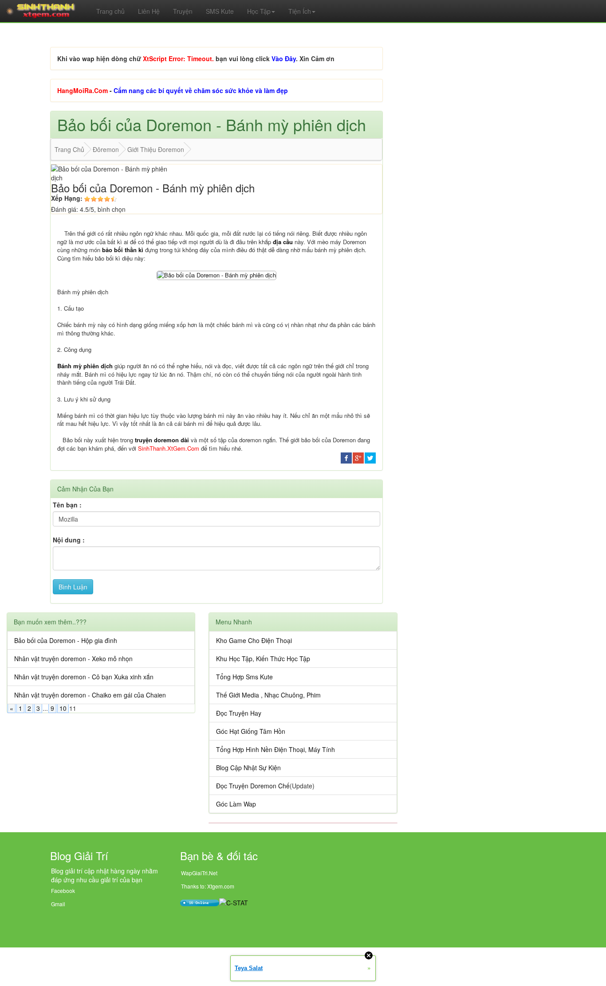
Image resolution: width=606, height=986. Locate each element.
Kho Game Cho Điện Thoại (254, 640)
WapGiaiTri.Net (199, 873)
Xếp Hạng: (67, 198)
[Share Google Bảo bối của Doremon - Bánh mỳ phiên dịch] (358, 457)
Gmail (58, 904)
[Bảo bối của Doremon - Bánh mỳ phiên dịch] (216, 274)
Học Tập (259, 11)
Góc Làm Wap (236, 803)
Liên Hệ (149, 11)
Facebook (63, 890)
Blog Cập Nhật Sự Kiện (248, 767)
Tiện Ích (299, 11)
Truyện (183, 11)
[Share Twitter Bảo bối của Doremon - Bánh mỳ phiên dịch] (370, 457)
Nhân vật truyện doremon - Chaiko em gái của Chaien (90, 694)
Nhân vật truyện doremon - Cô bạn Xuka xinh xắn (83, 676)
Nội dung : (69, 539)
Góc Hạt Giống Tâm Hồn (250, 731)
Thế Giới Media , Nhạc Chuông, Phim (268, 694)
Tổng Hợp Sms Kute (244, 676)
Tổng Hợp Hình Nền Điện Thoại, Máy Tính (275, 749)
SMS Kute (220, 11)
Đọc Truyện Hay (238, 713)
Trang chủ (110, 11)
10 (63, 708)
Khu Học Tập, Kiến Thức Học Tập (263, 658)
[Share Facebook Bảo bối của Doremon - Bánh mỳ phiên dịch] (346, 457)
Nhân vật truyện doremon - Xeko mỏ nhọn (73, 658)
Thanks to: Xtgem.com (207, 886)
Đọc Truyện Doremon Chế (253, 785)
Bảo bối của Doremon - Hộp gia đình (65, 640)
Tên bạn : (67, 504)
